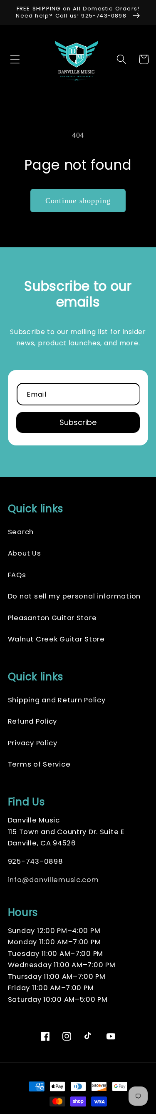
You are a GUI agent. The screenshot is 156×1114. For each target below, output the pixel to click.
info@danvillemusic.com (53, 880)
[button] (13, 59)
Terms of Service (39, 764)
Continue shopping (78, 200)
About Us (24, 553)
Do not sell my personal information (74, 596)
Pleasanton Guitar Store (52, 618)
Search (21, 532)
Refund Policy (32, 721)
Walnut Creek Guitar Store (56, 639)
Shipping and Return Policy (57, 700)
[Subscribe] (78, 422)
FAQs (17, 575)
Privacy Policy (32, 743)
